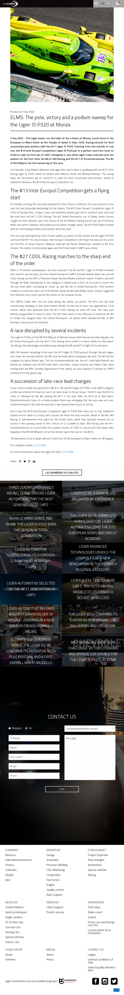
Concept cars (13, 927)
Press (50, 959)
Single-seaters (14, 917)
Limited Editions (14, 907)
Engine (50, 884)
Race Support (54, 894)
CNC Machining (55, 870)
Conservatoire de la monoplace (99, 931)
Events (92, 917)
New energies (96, 860)
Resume (68, 785)
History (9, 865)
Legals (92, 954)
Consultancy (97, 850)
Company (11, 850)
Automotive (95, 865)
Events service (55, 912)
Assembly (52, 860)
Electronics (53, 880)
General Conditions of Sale (100, 960)
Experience (96, 902)
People (9, 875)
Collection (11, 870)
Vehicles (11, 902)
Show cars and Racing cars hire (101, 923)
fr (108, 3)
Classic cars (12, 942)
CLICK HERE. (40, 445)
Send (62, 789)
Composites (53, 875)
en (102, 3)
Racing (92, 875)
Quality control (55, 889)
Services (52, 902)
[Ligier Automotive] (11, 3)
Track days (94, 907)
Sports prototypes (16, 912)
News (50, 954)
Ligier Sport (14, 949)
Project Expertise (98, 855)
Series (9, 954)
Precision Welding (56, 865)
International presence (18, 860)
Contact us (96, 949)
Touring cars (12, 932)
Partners (10, 959)
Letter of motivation (74, 797)
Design (50, 855)
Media (50, 949)
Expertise (53, 850)
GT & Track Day (14, 922)
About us (10, 855)
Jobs (7, 880)
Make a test (95, 912)
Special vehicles (97, 870)
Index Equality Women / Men (102, 968)
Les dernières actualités (62, 473)
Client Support (54, 907)
